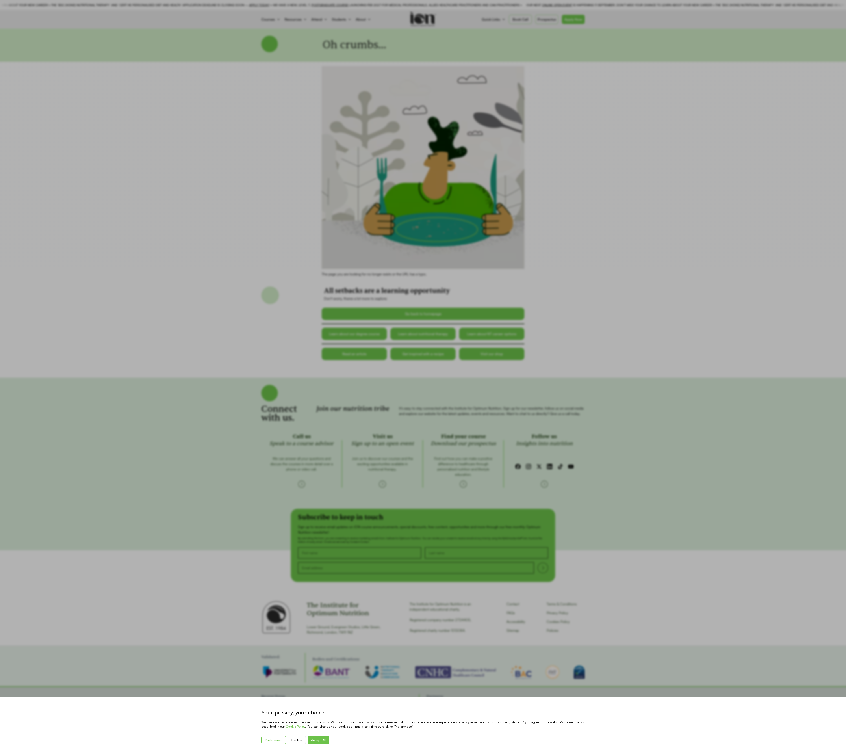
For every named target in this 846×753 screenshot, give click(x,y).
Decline (296, 740)
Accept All (318, 740)
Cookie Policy (295, 726)
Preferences (273, 740)
